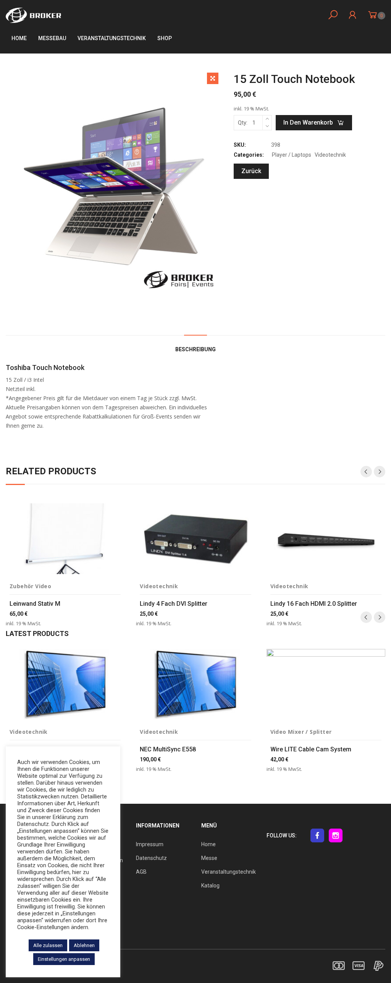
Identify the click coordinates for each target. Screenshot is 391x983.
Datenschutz (151, 858)
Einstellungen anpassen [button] (64, 959)
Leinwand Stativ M (35, 603)
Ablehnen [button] (84, 945)
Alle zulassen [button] (48, 945)
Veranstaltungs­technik (112, 38)
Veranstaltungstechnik (228, 872)
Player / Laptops (291, 155)
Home (19, 38)
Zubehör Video (30, 586)
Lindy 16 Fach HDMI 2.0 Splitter (313, 603)
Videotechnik (330, 155)
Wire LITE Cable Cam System (310, 749)
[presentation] (366, 471)
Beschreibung (195, 349)
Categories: (249, 155)
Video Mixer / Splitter (301, 731)
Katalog (210, 885)
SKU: (240, 145)
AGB (141, 872)
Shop (164, 38)
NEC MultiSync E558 (168, 749)
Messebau (52, 38)
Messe (209, 858)
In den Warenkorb (308, 122)
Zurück (251, 171)
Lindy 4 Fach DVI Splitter (173, 603)
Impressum (149, 844)
